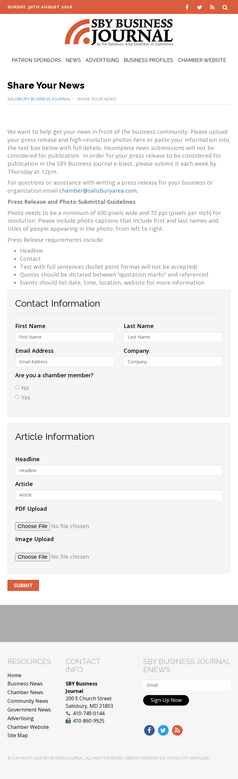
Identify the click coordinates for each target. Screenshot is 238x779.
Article (24, 484)
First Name (30, 326)
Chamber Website (202, 60)
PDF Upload (31, 508)
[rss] (213, 7)
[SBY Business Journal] (119, 32)
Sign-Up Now (166, 700)
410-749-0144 (88, 713)
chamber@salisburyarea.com (98, 190)
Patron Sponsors (36, 60)
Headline (27, 459)
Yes (25, 397)
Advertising (102, 60)
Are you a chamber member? (54, 375)
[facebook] (187, 7)
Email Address (34, 350)
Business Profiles (148, 60)
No (25, 388)
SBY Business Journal (63, 758)
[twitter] (200, 7)
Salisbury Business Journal (38, 99)
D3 (162, 758)
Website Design (139, 758)
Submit (23, 585)
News (73, 60)
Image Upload (34, 539)
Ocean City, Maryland (188, 758)
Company (136, 350)
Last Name (139, 326)
